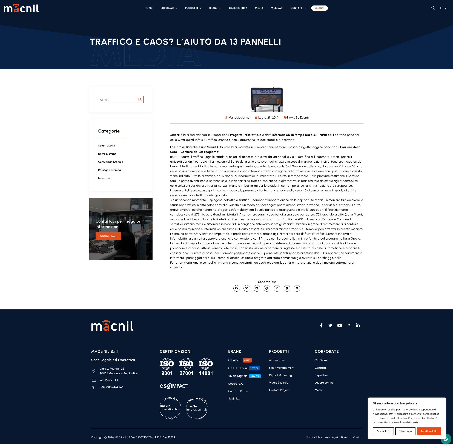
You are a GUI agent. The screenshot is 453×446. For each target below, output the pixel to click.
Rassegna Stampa (109, 170)
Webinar (277, 8)
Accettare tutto (429, 431)
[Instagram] (349, 325)
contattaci (108, 235)
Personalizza (383, 431)
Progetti (191, 8)
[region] (407, 418)
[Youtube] (340, 325)
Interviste (104, 178)
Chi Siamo (167, 8)
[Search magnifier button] (140, 99)
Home (149, 8)
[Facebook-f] (321, 325)
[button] (443, 7)
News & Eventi (107, 153)
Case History (238, 8)
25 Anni (320, 8)
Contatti (296, 8)
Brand (213, 8)
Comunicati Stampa (110, 161)
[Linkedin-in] (358, 325)
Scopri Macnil (107, 145)
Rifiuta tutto (405, 431)
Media (259, 8)
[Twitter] (330, 325)
